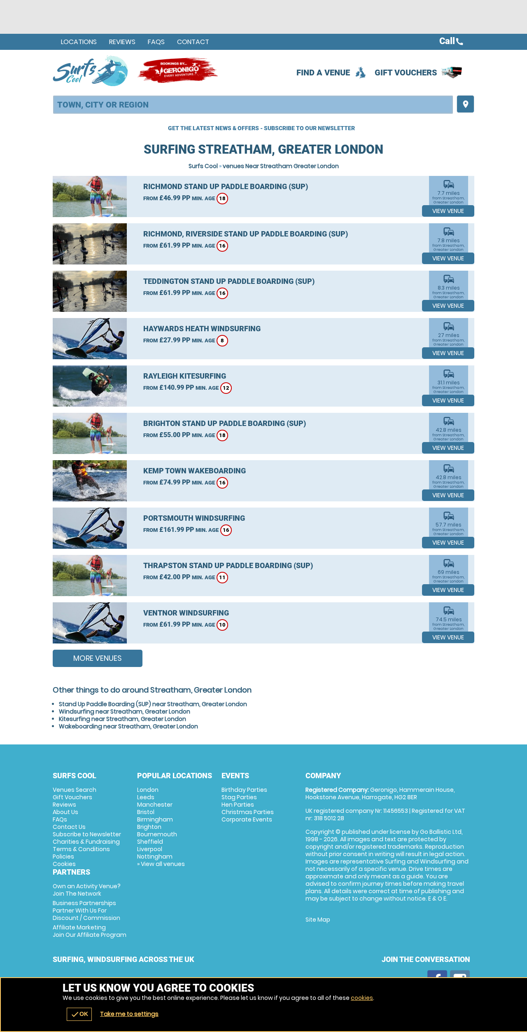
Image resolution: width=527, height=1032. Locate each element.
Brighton (149, 827)
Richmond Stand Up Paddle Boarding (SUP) (225, 186)
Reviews (122, 42)
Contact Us (69, 827)
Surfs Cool (203, 166)
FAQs (156, 42)
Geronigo (178, 70)
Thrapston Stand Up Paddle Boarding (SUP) (228, 565)
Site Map (317, 919)
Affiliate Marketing (89, 931)
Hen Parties (238, 804)
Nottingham (155, 856)
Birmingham (155, 819)
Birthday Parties (244, 790)
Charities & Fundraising (86, 842)
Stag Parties (239, 797)
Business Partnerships (86, 910)
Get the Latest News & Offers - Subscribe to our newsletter (261, 128)
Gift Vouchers (406, 72)
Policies (63, 856)
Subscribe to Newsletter (87, 834)
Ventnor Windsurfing (186, 612)
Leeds (145, 797)
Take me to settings (129, 1014)
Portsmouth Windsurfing (194, 518)
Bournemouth (157, 834)
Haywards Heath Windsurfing (202, 328)
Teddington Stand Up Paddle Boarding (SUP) (229, 281)
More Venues (97, 658)
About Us (65, 812)
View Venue (448, 211)
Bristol (145, 812)
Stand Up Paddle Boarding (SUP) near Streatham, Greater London (153, 704)
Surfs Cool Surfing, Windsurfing (91, 70)
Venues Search (74, 790)
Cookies (64, 864)
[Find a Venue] (253, 104)
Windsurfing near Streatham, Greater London (124, 711)
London (148, 790)
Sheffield (150, 842)
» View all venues (161, 864)
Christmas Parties (248, 812)
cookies (362, 998)
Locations (79, 42)
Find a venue (323, 72)
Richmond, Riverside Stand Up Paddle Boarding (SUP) (245, 233)
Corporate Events (247, 819)
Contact (193, 42)
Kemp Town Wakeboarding (194, 470)
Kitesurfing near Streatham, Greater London (122, 719)
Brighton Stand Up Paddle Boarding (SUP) (224, 423)
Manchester (155, 804)
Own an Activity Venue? (87, 890)
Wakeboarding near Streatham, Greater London (128, 726)
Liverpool (149, 849)
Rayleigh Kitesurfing (184, 376)
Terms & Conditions (81, 849)
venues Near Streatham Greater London (281, 166)
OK (79, 1014)
